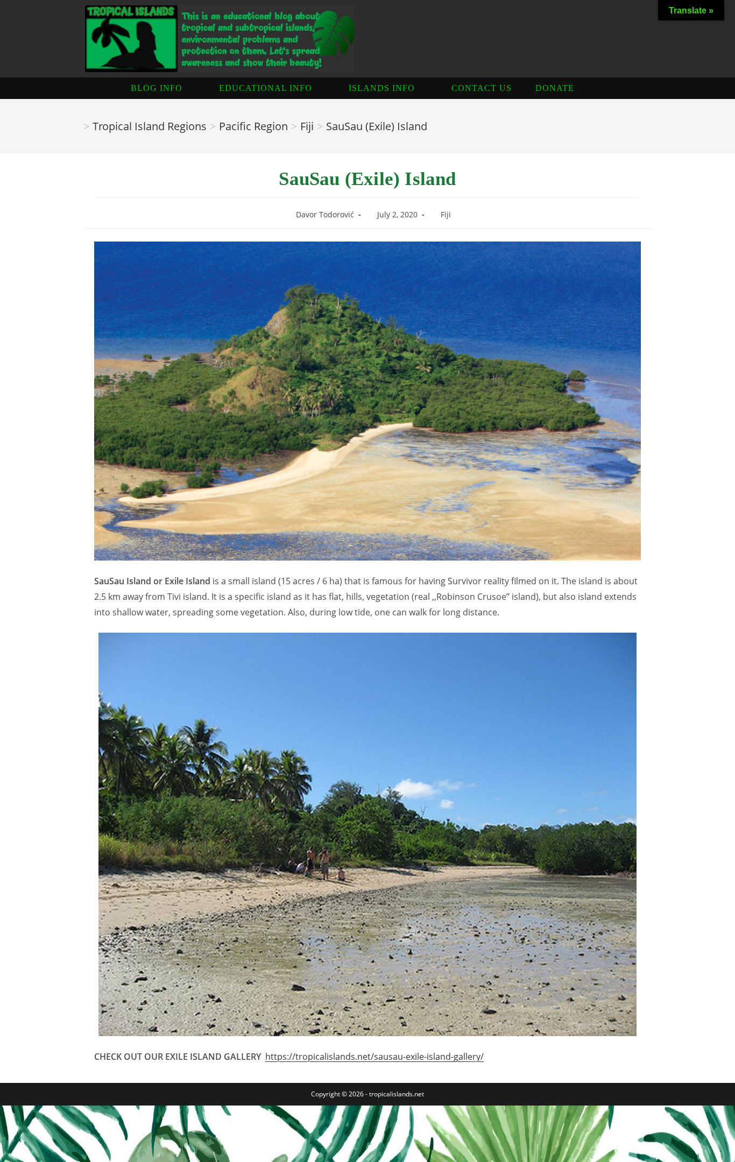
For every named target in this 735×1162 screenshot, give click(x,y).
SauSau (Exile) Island (376, 126)
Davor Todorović (325, 214)
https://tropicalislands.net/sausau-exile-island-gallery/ (374, 1056)
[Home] (76, 126)
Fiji (446, 214)
